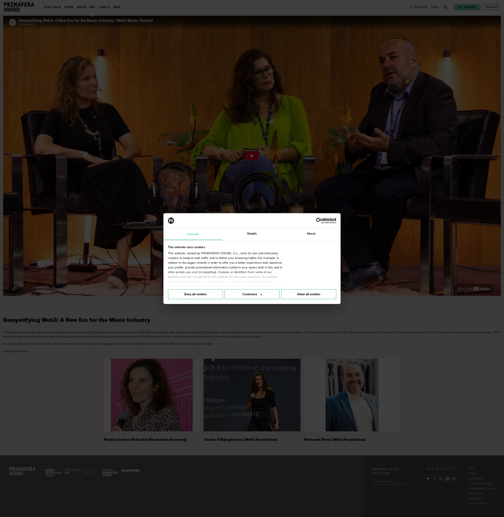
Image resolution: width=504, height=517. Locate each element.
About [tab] (311, 233)
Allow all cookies (308, 294)
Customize (249, 294)
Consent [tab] (193, 234)
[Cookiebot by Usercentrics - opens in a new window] (319, 221)
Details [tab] (252, 233)
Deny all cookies (195, 294)
